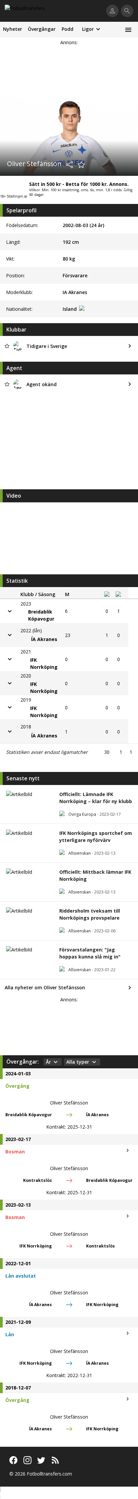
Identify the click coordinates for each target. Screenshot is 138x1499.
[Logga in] (112, 11)
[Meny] (128, 30)
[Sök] (127, 11)
